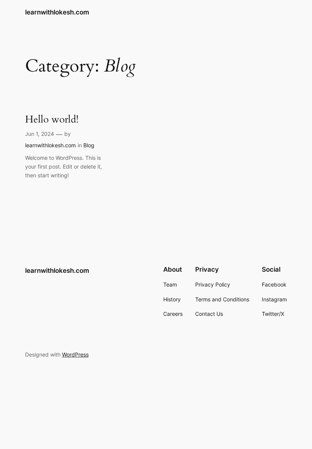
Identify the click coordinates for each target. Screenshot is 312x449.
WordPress (75, 354)
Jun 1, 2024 (39, 134)
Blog (88, 145)
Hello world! (51, 119)
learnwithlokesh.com (57, 12)
